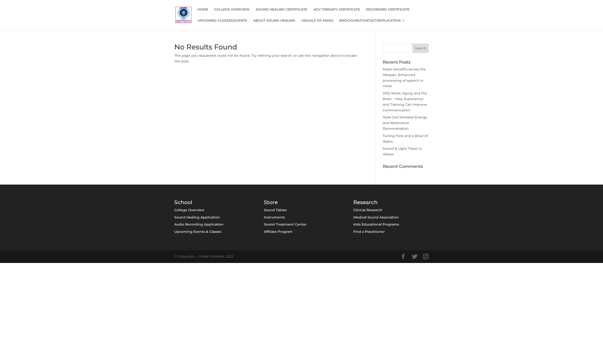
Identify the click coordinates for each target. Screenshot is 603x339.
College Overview (189, 210)
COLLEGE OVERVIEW (232, 10)
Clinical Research (367, 210)
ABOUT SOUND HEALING (274, 21)
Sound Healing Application (197, 217)
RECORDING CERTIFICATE (387, 10)
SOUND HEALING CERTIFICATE (281, 10)
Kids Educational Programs (376, 224)
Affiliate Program (278, 232)
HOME (202, 10)
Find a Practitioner (369, 232)
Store (271, 202)
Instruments (274, 217)
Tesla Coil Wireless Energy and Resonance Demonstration (405, 123)
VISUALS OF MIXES (317, 21)
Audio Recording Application (199, 224)
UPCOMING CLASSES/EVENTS (222, 21)
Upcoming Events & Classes (197, 232)
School (183, 202)
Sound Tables (275, 210)
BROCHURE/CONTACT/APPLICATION (369, 21)
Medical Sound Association (376, 217)
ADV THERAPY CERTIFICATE (336, 10)
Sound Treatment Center (285, 224)
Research (365, 202)
